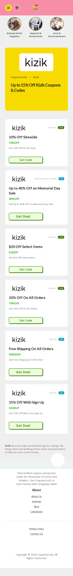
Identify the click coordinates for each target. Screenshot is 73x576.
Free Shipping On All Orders (31, 349)
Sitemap (36, 501)
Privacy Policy (36, 528)
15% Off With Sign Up (26, 402)
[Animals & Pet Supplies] (14, 24)
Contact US (36, 533)
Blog (36, 506)
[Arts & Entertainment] (57, 24)
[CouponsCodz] (35, 6)
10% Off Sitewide (23, 137)
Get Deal (23, 216)
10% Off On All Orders (27, 297)
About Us (36, 496)
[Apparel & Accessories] (35, 24)
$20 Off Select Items (26, 246)
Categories (36, 511)
